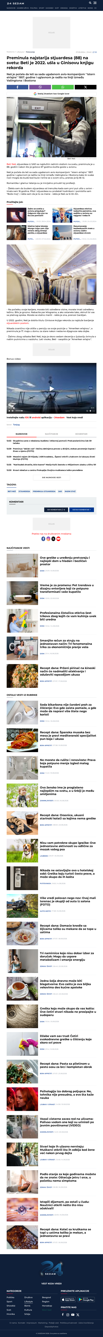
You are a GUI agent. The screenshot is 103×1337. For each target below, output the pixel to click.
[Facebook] (43, 539)
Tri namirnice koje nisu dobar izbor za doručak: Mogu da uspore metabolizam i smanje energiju (67, 957)
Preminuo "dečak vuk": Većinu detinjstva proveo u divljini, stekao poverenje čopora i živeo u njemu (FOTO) (54, 450)
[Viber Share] (40, 87)
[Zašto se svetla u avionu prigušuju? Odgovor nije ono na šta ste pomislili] (17, 215)
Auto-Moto (45, 911)
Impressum (32, 1323)
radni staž (70, 491)
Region (45, 1301)
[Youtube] (58, 539)
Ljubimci (44, 856)
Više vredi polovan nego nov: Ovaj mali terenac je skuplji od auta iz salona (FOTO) (68, 901)
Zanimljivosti (46, 801)
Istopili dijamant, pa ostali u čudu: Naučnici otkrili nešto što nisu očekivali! (64, 1205)
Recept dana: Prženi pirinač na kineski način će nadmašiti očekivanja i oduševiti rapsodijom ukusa (67, 671)
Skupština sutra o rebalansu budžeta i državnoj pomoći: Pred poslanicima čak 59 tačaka (52, 442)
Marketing (42, 1323)
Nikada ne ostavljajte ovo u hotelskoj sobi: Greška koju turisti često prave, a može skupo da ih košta (67, 874)
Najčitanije (51, 434)
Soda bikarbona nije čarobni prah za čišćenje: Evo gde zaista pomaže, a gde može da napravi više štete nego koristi (68, 709)
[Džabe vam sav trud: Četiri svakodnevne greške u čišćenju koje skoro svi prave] (22, 1044)
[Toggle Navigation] (94, 3)
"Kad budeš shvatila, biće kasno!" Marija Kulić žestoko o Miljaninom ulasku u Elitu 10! (54, 465)
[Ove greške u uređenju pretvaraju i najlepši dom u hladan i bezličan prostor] (22, 565)
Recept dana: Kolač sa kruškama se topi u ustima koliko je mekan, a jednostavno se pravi (65, 1233)
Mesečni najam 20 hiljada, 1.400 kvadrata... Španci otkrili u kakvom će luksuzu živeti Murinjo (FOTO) (54, 458)
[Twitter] (53, 539)
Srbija (27, 1314)
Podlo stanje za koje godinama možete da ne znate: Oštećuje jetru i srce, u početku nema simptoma (68, 1178)
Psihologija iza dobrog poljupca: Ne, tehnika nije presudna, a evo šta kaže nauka (67, 1095)
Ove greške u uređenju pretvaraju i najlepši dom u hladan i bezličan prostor (65, 561)
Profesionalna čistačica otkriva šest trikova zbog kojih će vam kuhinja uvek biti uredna (68, 616)
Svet (57, 8)
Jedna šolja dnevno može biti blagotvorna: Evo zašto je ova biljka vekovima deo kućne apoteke (65, 984)
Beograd (46, 1297)
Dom (42, 571)
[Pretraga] (90, 2)
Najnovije (11, 8)
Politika (33, 8)
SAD (60, 491)
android (36, 417)
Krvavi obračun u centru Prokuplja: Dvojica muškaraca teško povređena (48, 470)
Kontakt (21, 1323)
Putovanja (30, 52)
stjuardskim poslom (18, 323)
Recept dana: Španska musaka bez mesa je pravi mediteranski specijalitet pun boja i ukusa (68, 736)
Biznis (90, 8)
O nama (13, 1323)
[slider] (52, 408)
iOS (27, 417)
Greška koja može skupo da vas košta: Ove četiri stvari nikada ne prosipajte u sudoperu (68, 1012)
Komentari (81, 434)
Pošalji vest (54, 1323)
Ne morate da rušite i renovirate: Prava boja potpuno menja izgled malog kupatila (68, 763)
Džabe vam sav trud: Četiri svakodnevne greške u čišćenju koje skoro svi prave (66, 1039)
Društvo (73, 8)
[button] (52, 389)
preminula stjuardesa (44, 491)
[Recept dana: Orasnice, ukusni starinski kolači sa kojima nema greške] (22, 823)
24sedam (59, 417)
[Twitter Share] (85, 87)
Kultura (28, 1309)
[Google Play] (86, 1299)
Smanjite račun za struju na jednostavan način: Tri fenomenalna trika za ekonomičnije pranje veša (66, 644)
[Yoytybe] (73, 1315)
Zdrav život (46, 966)
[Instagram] (48, 539)
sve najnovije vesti (51, 477)
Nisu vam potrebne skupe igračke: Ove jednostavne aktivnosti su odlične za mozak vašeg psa (68, 846)
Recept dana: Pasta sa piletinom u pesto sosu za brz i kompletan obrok (66, 1065)
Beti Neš (11, 164)
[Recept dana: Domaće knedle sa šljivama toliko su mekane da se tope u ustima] (22, 933)
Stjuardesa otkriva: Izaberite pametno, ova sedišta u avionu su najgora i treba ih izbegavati (84, 212)
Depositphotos (51, 1327)
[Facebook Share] (17, 87)
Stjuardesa (24, 491)
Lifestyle (82, 8)
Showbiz (49, 8)
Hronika (64, 8)
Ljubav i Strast (47, 1105)
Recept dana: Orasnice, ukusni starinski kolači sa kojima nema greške (68, 817)
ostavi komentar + (81, 510)
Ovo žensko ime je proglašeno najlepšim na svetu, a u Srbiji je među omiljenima (67, 791)
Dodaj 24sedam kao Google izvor (53, 93)
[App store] (68, 1299)
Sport (41, 8)
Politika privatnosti (68, 1323)
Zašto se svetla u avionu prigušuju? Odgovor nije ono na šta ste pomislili (38, 212)
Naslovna (11, 52)
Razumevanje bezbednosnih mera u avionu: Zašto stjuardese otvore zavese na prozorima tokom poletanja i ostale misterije (83, 229)
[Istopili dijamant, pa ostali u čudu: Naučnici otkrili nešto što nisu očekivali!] (22, 1210)
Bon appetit (46, 681)
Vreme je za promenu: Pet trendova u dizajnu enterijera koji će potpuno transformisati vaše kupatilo (67, 589)
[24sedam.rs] (15, 3)
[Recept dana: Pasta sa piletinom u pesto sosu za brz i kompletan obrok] (22, 1071)
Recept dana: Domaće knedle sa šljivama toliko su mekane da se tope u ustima (68, 929)
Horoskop (47, 1305)
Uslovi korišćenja (86, 1323)
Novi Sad (46, 1310)
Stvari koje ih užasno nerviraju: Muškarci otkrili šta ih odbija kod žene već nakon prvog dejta (67, 1150)
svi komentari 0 (56, 510)
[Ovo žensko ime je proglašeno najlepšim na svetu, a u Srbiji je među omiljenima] (22, 795)
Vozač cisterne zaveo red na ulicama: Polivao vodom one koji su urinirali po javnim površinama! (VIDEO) (67, 1122)
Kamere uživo (23, 8)
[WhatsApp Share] (63, 87)
